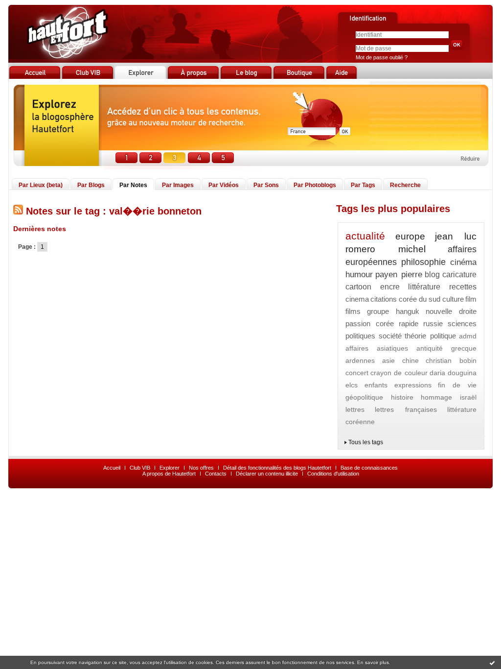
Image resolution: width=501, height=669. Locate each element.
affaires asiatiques (376, 348)
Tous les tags (365, 442)
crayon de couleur (398, 373)
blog (432, 274)
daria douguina (453, 373)
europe (410, 236)
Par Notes (133, 185)
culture (453, 299)
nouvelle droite (451, 311)
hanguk (407, 311)
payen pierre (398, 274)
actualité (365, 235)
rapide (408, 323)
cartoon (358, 287)
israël (468, 397)
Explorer (169, 468)
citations (383, 299)
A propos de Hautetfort (169, 474)
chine (410, 360)
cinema (357, 299)
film (471, 299)
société (390, 336)
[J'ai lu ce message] (492, 663)
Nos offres (201, 468)
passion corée (369, 323)
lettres (354, 409)
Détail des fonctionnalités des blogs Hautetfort (277, 468)
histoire (402, 397)
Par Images (178, 185)
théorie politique (430, 336)
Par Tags (363, 185)
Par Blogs (91, 185)
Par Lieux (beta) (41, 185)
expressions (413, 385)
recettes (463, 287)
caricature (459, 274)
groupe (378, 311)
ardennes (360, 360)
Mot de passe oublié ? (382, 57)
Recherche (405, 185)
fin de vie (457, 385)
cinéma (463, 262)
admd (468, 336)
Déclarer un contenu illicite (267, 474)
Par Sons (266, 185)
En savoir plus (373, 662)
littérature (424, 287)
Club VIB (140, 468)
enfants (375, 385)
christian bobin (451, 360)
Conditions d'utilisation (333, 474)
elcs (351, 385)
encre (390, 287)
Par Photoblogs (315, 185)
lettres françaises (405, 409)
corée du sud (420, 299)
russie (433, 323)
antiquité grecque (446, 348)
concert (356, 373)
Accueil (111, 468)
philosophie (423, 262)
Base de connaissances (369, 468)
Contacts (216, 474)
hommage (436, 397)
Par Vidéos (223, 185)
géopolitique (364, 397)
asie (388, 360)
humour (359, 274)
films (353, 311)
